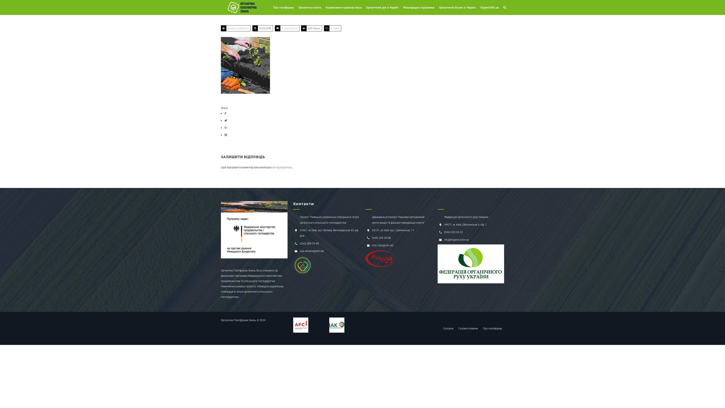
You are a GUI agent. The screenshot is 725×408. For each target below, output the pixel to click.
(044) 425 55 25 (453, 232)
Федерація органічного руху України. (466, 217)
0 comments (289, 28)
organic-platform (238, 28)
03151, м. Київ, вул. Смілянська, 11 (393, 230)
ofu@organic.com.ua (456, 239)
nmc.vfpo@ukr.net (382, 245)
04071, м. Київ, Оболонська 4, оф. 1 (465, 224)
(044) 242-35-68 (381, 237)
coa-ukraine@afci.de (312, 251)
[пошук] (505, 7)
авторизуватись (282, 167)
